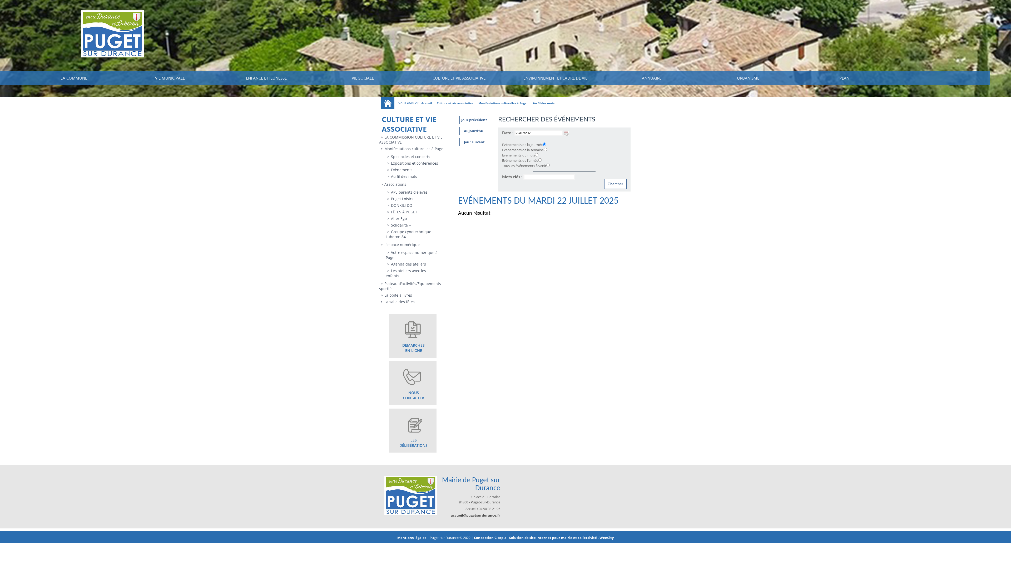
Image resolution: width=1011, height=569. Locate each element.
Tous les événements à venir (524, 165)
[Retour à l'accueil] (387, 103)
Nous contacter (413, 395)
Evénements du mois (518, 155)
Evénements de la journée (522, 144)
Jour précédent (474, 119)
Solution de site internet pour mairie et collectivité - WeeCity (561, 537)
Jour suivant (474, 142)
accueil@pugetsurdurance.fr (475, 515)
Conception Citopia (490, 537)
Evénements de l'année (520, 160)
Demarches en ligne (413, 348)
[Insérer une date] (566, 133)
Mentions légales (412, 537)
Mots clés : (512, 177)
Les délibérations (413, 443)
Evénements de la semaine (523, 150)
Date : (508, 133)
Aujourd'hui (474, 131)
